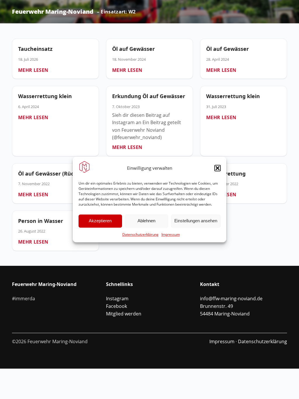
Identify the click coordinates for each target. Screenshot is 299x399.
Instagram (117, 298)
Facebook (116, 306)
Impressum (170, 234)
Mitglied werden (123, 313)
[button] (217, 168)
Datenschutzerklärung (140, 234)
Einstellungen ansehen (195, 220)
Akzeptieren (100, 220)
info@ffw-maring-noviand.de (231, 298)
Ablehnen (146, 220)
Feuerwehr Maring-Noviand (52, 12)
